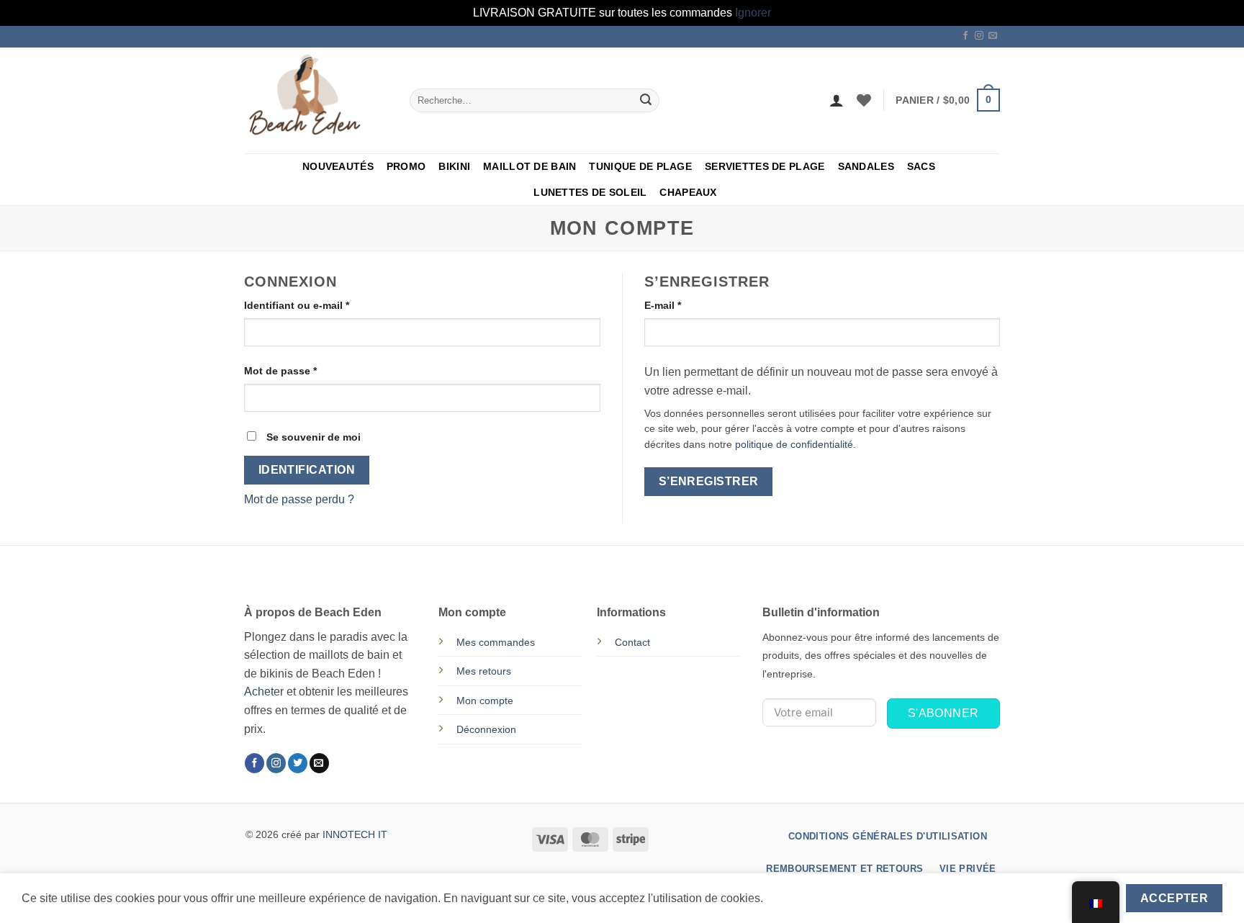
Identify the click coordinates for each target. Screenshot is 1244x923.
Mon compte (484, 700)
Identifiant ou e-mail (323, 305)
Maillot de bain (529, 166)
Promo (406, 166)
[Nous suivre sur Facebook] (965, 36)
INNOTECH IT (355, 834)
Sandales (866, 166)
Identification (307, 470)
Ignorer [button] (753, 12)
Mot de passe (307, 370)
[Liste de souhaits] (864, 100)
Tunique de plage (640, 166)
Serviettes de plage (764, 166)
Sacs (921, 166)
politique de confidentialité (794, 444)
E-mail (689, 305)
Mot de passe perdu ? (299, 499)
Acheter (264, 691)
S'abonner (943, 713)
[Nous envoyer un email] (992, 36)
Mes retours (483, 671)
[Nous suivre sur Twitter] (297, 763)
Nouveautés (338, 166)
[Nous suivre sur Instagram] (979, 36)
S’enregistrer (709, 481)
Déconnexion (486, 729)
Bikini (454, 166)
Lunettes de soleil (589, 192)
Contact (632, 642)
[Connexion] (836, 100)
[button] (948, 100)
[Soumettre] (646, 100)
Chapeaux (687, 192)
